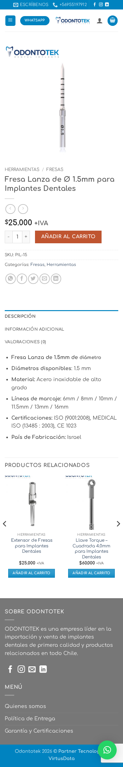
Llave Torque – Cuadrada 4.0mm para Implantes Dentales (91, 548)
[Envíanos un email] (32, 670)
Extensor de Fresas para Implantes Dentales (31, 546)
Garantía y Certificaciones (39, 731)
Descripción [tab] (20, 316)
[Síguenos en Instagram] (101, 5)
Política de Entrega (30, 719)
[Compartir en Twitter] (33, 279)
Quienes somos (25, 706)
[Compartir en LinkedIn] (56, 279)
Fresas (54, 169)
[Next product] (10, 209)
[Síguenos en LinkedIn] (107, 5)
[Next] (118, 536)
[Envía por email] (44, 279)
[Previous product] (23, 209)
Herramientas (22, 169)
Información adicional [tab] (34, 329)
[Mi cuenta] (100, 20)
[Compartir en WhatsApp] (10, 279)
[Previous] (5, 536)
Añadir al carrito (68, 236)
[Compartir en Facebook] (22, 279)
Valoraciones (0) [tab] (25, 342)
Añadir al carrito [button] (31, 573)
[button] (10, 20)
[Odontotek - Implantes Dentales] (73, 20)
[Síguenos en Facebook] (95, 5)
